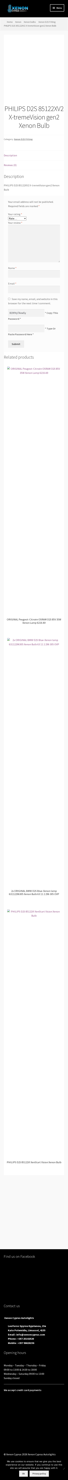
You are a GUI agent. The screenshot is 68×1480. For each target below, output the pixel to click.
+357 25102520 (25, 1338)
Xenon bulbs (30, 21)
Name (12, 268)
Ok (23, 1473)
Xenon (18, 21)
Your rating (15, 214)
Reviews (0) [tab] (10, 165)
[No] (64, 1468)
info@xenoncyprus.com (30, 1334)
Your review (15, 222)
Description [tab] (10, 155)
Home (10, 21)
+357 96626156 (26, 1343)
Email (12, 283)
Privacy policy (39, 1473)
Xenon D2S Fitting (47, 21)
